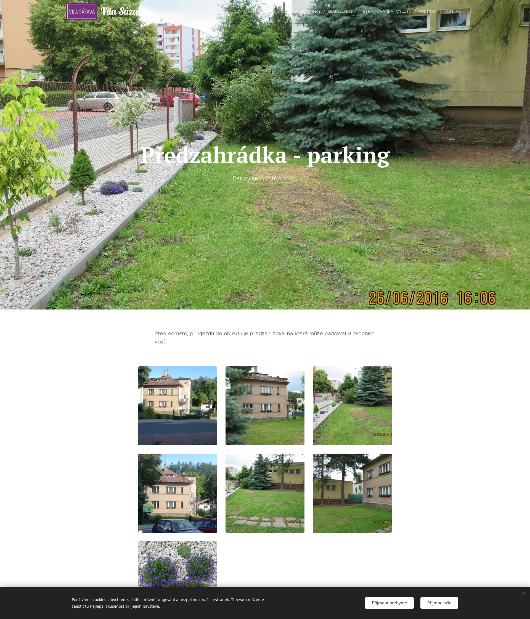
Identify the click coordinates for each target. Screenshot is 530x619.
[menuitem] (246, 11)
